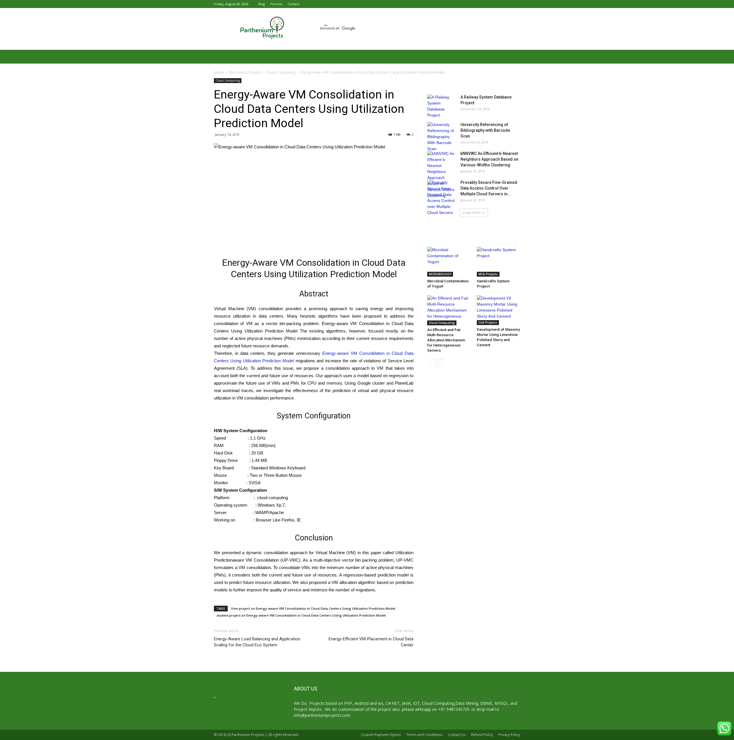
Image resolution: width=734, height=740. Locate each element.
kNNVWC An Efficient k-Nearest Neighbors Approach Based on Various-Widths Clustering (489, 159)
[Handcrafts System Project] (498, 262)
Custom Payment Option (381, 734)
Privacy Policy (509, 734)
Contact (293, 4)
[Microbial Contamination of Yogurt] (449, 262)
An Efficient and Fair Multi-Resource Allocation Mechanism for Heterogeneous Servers (446, 340)
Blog (261, 4)
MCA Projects (488, 274)
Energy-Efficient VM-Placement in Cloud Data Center (371, 642)
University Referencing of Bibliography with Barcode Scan (485, 130)
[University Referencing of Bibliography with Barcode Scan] (441, 137)
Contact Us (457, 734)
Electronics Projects (245, 72)
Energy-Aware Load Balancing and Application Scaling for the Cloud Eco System (257, 642)
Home (219, 72)
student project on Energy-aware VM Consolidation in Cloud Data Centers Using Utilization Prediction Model (301, 615)
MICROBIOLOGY (440, 274)
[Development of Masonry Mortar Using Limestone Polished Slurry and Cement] (498, 310)
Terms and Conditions (424, 734)
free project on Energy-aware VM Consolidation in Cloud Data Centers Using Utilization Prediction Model (313, 608)
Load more (472, 212)
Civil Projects (488, 322)
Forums (276, 4)
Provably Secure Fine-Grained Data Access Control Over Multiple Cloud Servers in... (488, 188)
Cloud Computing (280, 72)
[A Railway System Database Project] (441, 106)
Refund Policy (482, 734)
